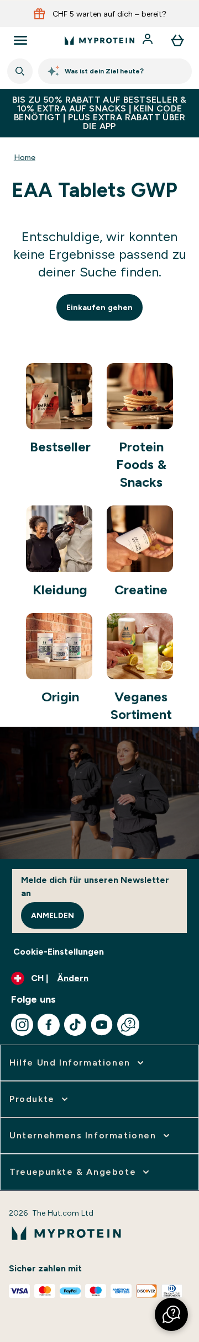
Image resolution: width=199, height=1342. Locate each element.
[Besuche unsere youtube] (102, 1025)
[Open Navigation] (20, 40)
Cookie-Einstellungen (58, 951)
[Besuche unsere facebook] (49, 1025)
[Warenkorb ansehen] (177, 40)
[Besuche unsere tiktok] (75, 1025)
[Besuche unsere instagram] (22, 1025)
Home (24, 157)
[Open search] (20, 71)
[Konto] (149, 40)
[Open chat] (128, 1025)
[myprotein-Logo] (99, 40)
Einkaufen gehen (99, 307)
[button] (171, 1314)
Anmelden (52, 915)
